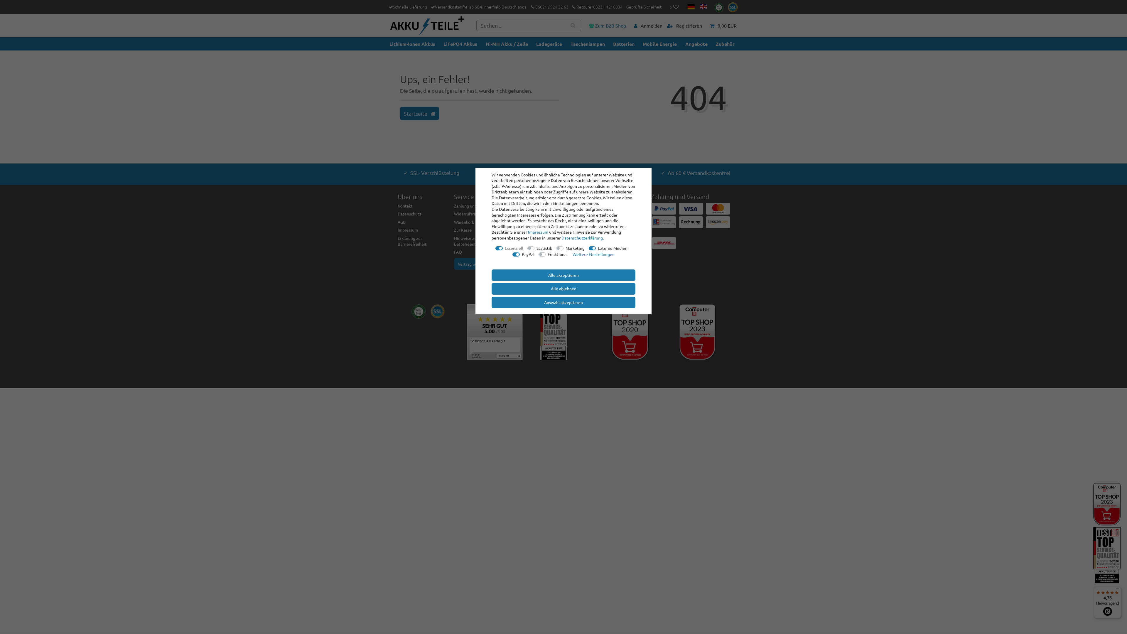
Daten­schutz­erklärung (582, 237)
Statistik (544, 248)
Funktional (558, 254)
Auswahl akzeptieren (563, 302)
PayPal (528, 254)
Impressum (538, 232)
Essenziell (514, 248)
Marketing (575, 248)
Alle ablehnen (563, 288)
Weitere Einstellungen (594, 254)
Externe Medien (612, 248)
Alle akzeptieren (563, 275)
